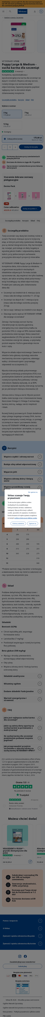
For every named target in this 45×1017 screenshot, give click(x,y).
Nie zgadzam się (33, 492)
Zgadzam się (32, 523)
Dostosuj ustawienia (18, 523)
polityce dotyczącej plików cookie (26, 518)
